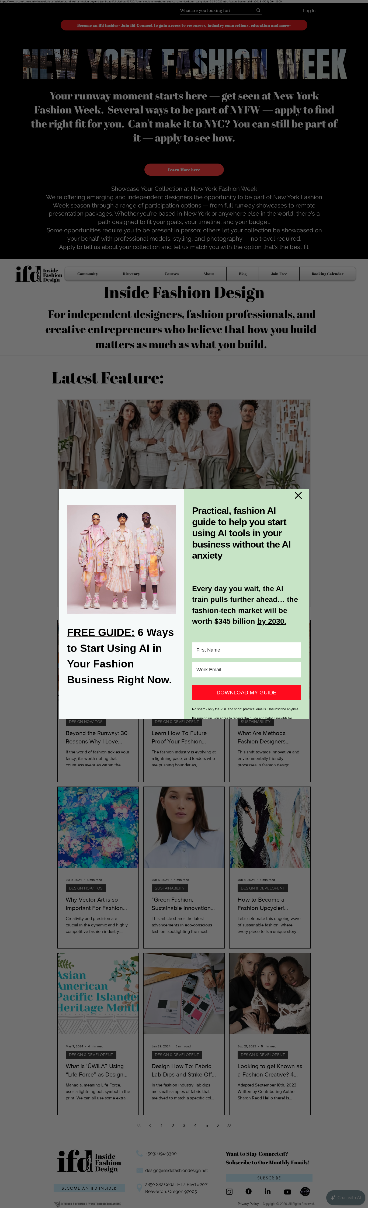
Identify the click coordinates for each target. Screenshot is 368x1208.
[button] (298, 495)
